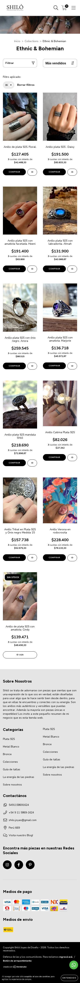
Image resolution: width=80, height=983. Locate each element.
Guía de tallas (11, 769)
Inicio (17, 41)
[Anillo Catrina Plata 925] (72, 457)
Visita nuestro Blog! (21, 835)
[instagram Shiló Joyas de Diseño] (7, 864)
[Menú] (73, 8)
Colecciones (10, 762)
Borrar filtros (25, 85)
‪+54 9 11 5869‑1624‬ (21, 812)
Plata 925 (9, 739)
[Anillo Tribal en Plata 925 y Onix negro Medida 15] (32, 557)
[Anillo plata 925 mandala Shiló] (32, 463)
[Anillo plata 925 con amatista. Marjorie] (72, 365)
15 (6, 85)
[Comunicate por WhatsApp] (73, 965)
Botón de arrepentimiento (17, 960)
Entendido (69, 978)
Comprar (14, 172)
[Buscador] (56, 8)
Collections (31, 41)
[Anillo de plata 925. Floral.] (32, 172)
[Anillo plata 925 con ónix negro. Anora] (32, 366)
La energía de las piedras (18, 777)
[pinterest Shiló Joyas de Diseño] (30, 864)
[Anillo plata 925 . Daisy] (72, 172)
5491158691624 (19, 805)
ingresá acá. (66, 956)
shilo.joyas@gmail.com (23, 820)
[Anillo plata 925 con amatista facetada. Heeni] (32, 269)
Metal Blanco (11, 746)
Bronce (7, 754)
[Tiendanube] (15, 967)
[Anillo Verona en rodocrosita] (72, 557)
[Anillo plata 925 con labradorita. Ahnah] (72, 269)
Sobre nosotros (12, 784)
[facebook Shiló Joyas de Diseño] (18, 864)
